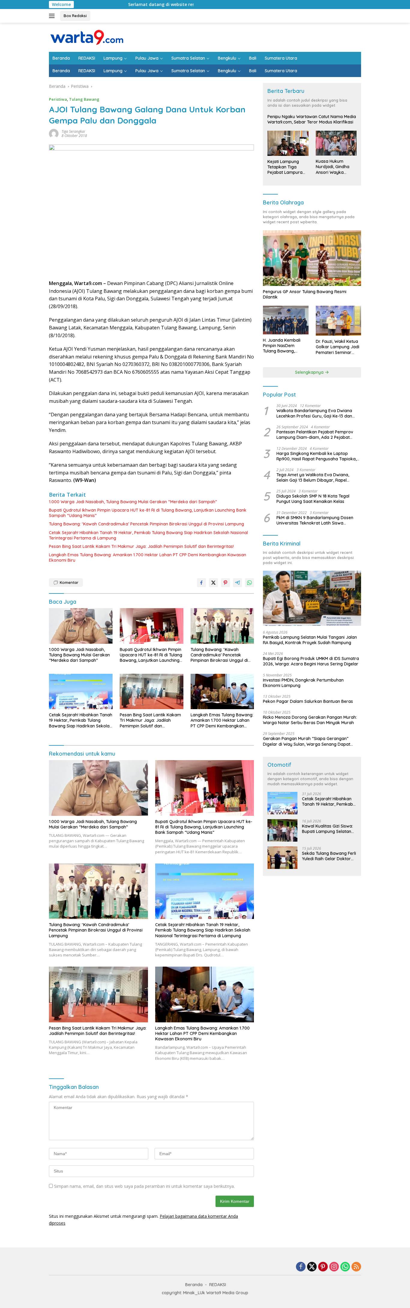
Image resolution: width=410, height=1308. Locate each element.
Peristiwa (58, 99)
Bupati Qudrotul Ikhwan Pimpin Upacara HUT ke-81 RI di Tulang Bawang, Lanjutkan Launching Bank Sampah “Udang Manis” (147, 512)
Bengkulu (227, 58)
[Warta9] (86, 37)
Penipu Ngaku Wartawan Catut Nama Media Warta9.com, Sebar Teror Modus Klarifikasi (311, 119)
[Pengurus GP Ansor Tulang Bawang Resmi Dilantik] (312, 258)
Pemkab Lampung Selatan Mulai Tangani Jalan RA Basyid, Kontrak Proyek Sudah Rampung (310, 640)
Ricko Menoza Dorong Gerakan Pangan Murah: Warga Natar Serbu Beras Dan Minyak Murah (310, 720)
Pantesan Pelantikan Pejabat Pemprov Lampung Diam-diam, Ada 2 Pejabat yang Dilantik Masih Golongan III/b (314, 434)
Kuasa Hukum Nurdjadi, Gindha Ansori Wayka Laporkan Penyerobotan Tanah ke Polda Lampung (332, 167)
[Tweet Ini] (213, 582)
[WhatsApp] (345, 1267)
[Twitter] (312, 1267)
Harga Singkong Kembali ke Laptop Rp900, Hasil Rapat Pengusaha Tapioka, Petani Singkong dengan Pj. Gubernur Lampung (316, 456)
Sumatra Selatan (188, 58)
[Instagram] (334, 1267)
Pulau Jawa (146, 58)
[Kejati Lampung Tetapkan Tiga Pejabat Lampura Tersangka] (287, 143)
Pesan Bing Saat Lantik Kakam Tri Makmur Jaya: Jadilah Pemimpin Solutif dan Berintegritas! (141, 546)
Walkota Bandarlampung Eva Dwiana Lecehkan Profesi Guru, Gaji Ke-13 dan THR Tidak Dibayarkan (314, 413)
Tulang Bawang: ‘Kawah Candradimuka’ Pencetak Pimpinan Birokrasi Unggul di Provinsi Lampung (146, 524)
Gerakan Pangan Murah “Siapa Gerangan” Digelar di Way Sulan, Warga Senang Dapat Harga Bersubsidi (306, 741)
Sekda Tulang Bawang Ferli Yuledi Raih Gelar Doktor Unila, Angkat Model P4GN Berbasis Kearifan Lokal (329, 856)
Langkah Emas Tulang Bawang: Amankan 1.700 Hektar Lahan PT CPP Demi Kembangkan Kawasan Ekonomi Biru (147, 557)
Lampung (113, 58)
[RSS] (356, 1267)
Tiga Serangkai (73, 131)
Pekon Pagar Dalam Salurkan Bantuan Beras (308, 701)
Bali (252, 58)
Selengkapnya (310, 372)
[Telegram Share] (237, 582)
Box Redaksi (75, 15)
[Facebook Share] (201, 582)
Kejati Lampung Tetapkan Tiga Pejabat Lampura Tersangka (285, 167)
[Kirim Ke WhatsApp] (249, 582)
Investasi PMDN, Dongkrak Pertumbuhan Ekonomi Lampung (303, 682)
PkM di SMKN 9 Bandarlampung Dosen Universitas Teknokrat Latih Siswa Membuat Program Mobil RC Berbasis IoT (317, 520)
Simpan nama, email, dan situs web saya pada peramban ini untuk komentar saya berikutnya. (144, 1186)
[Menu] (53, 16)
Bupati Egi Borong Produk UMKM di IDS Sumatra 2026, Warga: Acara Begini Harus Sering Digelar (311, 661)
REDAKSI (86, 58)
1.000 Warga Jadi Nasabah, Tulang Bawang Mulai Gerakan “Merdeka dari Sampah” (133, 501)
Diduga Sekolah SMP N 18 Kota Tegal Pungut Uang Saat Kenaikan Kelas (312, 498)
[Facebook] (301, 1267)
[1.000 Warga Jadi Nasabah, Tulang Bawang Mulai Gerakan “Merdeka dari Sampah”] (81, 626)
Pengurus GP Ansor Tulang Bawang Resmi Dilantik (304, 294)
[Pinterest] (323, 1267)
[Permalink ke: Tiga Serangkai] (54, 133)
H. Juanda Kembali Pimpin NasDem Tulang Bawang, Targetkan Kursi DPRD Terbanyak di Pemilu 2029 (285, 345)
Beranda (61, 58)
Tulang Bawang (84, 99)
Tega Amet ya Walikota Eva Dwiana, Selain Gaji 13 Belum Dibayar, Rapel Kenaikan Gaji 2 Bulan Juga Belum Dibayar (312, 477)
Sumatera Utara (281, 58)
